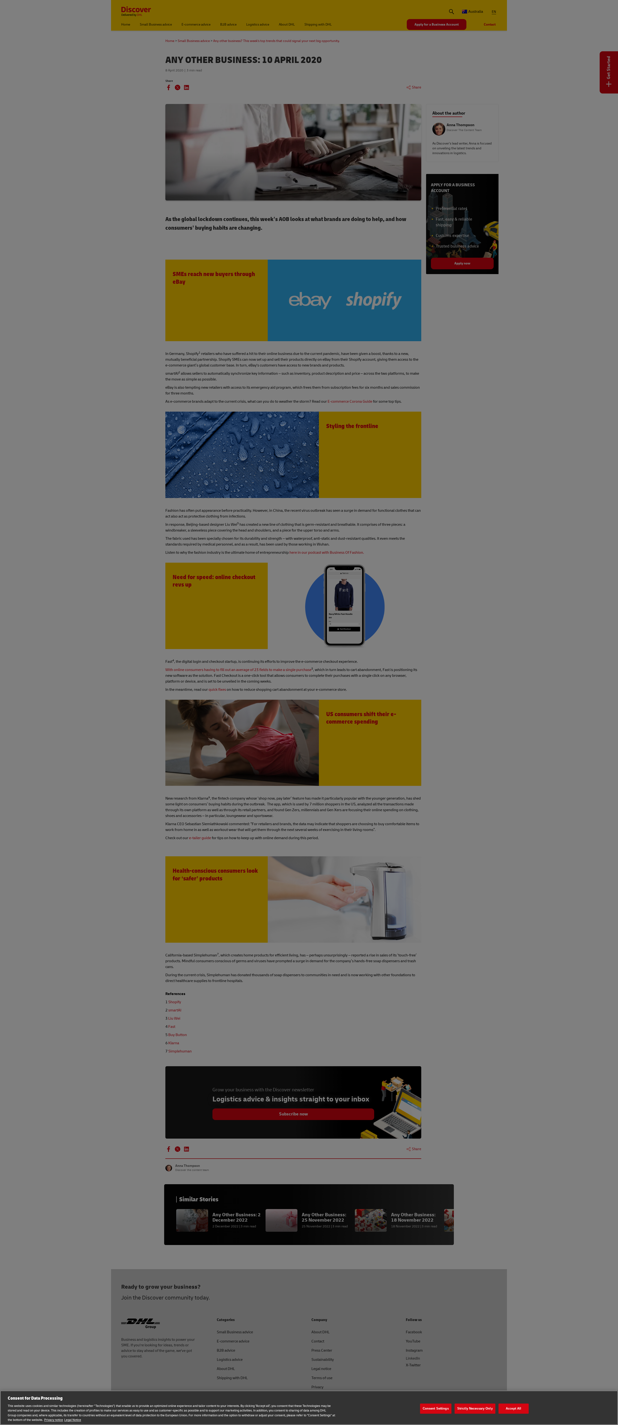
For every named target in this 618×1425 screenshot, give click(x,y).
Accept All (513, 1409)
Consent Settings (436, 1409)
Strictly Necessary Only (475, 1409)
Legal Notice (72, 1420)
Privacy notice (53, 1420)
